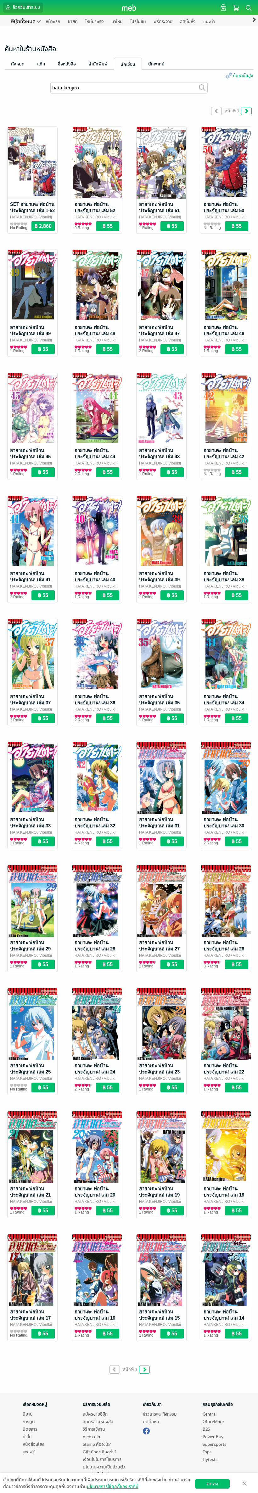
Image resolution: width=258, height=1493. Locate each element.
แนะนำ (209, 21)
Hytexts (210, 1459)
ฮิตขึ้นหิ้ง (188, 21)
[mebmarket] (146, 1430)
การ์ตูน (29, 1421)
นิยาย (27, 1414)
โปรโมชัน (138, 21)
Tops (207, 1452)
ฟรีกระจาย (163, 21)
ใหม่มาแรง (94, 21)
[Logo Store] (129, 7)
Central (209, 1414)
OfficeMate (213, 1421)
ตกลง (212, 1483)
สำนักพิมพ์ (98, 64)
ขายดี (73, 21)
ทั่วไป (27, 1437)
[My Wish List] (223, 7)
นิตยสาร (30, 1429)
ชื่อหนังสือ (67, 64)
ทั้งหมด (18, 64)
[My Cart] (236, 7)
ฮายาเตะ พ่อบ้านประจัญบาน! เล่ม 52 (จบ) (95, 210)
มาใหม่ (117, 21)
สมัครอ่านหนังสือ (98, 1421)
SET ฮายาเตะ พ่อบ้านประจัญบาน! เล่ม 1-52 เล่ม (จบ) (32, 210)
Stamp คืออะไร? (97, 1444)
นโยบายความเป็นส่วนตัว (104, 1467)
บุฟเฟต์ (29, 1452)
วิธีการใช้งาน (94, 1429)
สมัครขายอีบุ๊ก (95, 1414)
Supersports (214, 1444)
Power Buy (213, 1437)
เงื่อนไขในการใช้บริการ (102, 1459)
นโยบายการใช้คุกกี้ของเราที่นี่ (112, 1486)
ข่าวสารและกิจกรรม (160, 1414)
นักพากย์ (156, 64)
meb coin (91, 1437)
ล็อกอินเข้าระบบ (26, 7)
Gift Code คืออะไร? (99, 1452)
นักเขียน (128, 64)
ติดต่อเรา (151, 1421)
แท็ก (41, 64)
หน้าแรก (53, 21)
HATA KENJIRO (23, 217)
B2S (206, 1429)
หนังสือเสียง (33, 1444)
